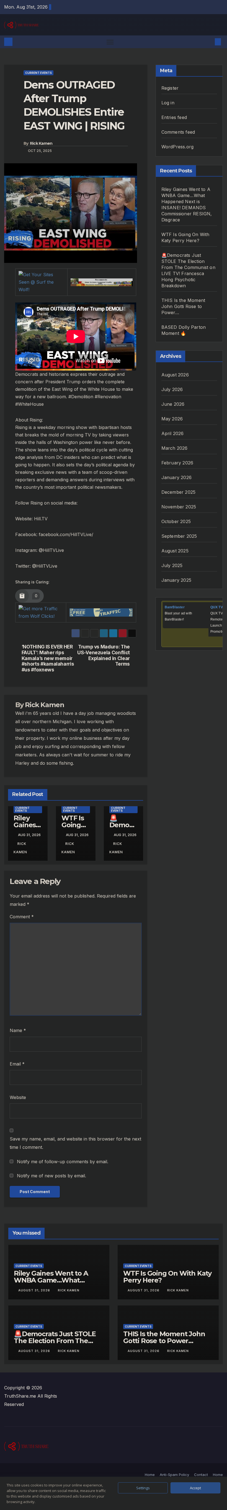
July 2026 (172, 389)
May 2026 (172, 419)
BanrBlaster (175, 607)
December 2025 (178, 492)
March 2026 (174, 448)
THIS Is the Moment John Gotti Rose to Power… (183, 306)
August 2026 (175, 374)
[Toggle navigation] (110, 42)
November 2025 (178, 507)
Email (17, 1064)
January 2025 (176, 580)
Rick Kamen (41, 143)
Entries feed (174, 117)
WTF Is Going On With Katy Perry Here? (167, 1276)
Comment (22, 916)
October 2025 (176, 521)
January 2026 (176, 477)
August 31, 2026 (34, 1290)
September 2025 (179, 536)
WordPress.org (177, 146)
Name (18, 1030)
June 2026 (173, 404)
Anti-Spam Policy (174, 1474)
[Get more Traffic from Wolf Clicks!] (41, 612)
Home (150, 1474)
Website (18, 1097)
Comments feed (178, 132)
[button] (209, 42)
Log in (167, 102)
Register (170, 88)
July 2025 (172, 565)
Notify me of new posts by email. (51, 1175)
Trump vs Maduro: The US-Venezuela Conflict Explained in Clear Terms (103, 655)
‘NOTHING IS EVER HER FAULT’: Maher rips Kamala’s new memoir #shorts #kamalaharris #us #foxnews (48, 658)
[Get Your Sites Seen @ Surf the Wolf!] (41, 282)
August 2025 (175, 551)
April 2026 (172, 433)
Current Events (38, 72)
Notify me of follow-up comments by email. (62, 1161)
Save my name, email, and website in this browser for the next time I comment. (75, 1143)
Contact (201, 1474)
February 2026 (177, 463)
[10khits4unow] (102, 282)
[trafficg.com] (101, 612)
